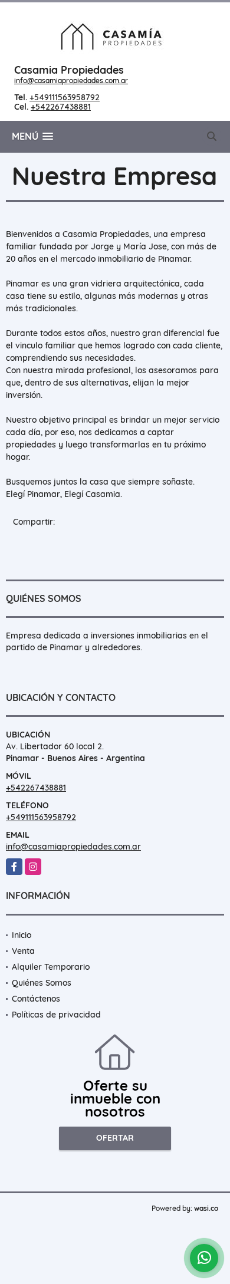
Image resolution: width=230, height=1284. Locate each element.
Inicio (21, 935)
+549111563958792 (64, 97)
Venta (23, 951)
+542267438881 (61, 106)
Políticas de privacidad (56, 1014)
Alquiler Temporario (51, 967)
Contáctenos (36, 998)
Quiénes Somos (41, 982)
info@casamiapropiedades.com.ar (71, 80)
